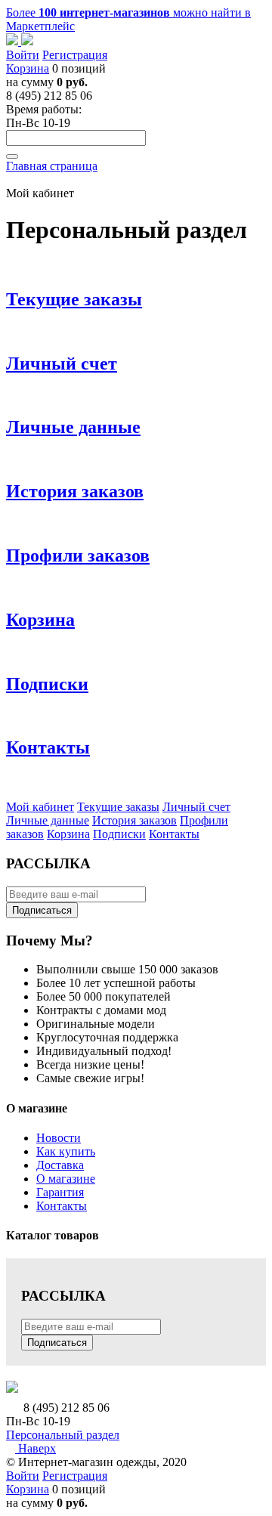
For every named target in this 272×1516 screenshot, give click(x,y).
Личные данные (47, 820)
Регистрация (74, 54)
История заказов (134, 820)
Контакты (174, 834)
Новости (58, 1137)
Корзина (27, 68)
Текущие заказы (118, 806)
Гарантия (60, 1192)
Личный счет (196, 806)
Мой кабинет (40, 806)
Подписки (119, 834)
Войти (22, 54)
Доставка (60, 1165)
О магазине (65, 1178)
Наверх (35, 1448)
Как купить (65, 1151)
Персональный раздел (62, 1434)
